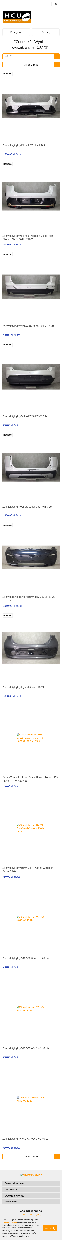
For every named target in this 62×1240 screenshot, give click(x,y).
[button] (31, 1183)
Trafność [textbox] (8, 56)
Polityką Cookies (9, 1222)
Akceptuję (50, 1228)
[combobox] (31, 56)
